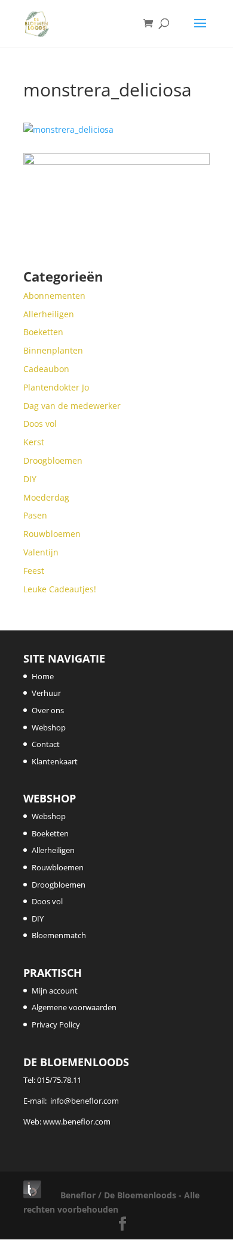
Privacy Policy (56, 1024)
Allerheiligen (53, 850)
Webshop (49, 727)
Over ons (48, 710)
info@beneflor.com (84, 1100)
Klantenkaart (55, 761)
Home (43, 676)
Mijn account (55, 990)
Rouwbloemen (58, 867)
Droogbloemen (58, 884)
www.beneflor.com (77, 1121)
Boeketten (50, 833)
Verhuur (46, 693)
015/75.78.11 (59, 1080)
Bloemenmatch (59, 935)
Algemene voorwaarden (74, 1007)
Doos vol (47, 901)
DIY (38, 918)
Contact (46, 744)
